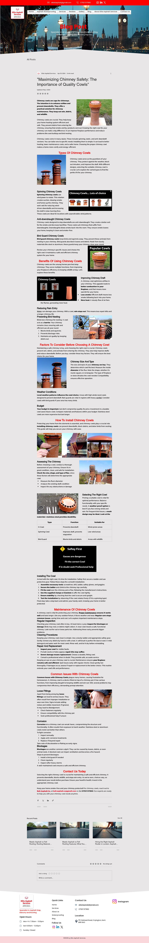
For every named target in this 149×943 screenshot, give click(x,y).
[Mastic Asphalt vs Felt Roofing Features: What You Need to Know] (74, 830)
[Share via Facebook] (38, 800)
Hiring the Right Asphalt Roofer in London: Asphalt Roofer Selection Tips (105, 843)
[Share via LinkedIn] (48, 800)
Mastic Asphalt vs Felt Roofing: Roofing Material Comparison (39, 843)
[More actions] (111, 73)
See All (120, 818)
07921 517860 (84, 909)
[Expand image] (49, 445)
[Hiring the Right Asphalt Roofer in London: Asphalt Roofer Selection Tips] (107, 830)
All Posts (31, 59)
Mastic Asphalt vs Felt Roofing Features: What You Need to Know (73, 843)
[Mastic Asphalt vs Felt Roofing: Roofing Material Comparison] (41, 830)
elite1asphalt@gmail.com (61, 2)
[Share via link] (53, 800)
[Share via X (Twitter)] (43, 800)
